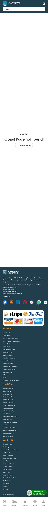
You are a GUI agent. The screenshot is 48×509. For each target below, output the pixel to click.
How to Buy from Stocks (10, 338)
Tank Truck (6, 461)
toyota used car (8, 388)
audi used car (7, 425)
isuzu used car (7, 414)
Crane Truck (6, 452)
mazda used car (8, 408)
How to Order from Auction (11, 341)
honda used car (8, 397)
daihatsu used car (9, 411)
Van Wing (6, 447)
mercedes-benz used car (11, 416)
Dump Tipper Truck (9, 455)
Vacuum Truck (7, 469)
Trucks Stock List (8, 355)
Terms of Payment (9, 344)
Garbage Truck (7, 467)
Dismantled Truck (8, 495)
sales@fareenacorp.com (14, 293)
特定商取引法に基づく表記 (11, 380)
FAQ (4, 375)
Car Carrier (6, 481)
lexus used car (8, 391)
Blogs (4, 378)
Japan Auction (7, 361)
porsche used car (8, 433)
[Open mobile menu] (44, 4)
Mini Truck (6, 483)
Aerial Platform (7, 475)
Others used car (8, 436)
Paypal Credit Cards (9, 349)
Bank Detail (6, 347)
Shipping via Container (10, 366)
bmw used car (7, 419)
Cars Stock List (7, 352)
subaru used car (8, 402)
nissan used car (8, 394)
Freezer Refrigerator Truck (11, 450)
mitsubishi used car (9, 405)
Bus (4, 492)
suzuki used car (8, 399)
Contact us (6, 335)
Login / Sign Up (7, 372)
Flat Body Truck (7, 444)
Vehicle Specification (9, 369)
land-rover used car (9, 428)
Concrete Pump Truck (10, 478)
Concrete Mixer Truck (9, 458)
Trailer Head (6, 472)
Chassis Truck (7, 486)
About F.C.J (6, 332)
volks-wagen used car (10, 422)
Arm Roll (5, 489)
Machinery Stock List (9, 358)
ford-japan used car (9, 430)
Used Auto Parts (8, 363)
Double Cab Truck (8, 464)
